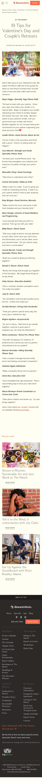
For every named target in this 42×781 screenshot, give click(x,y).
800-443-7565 (17, 621)
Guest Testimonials (7, 656)
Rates (9, 613)
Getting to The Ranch (30, 701)
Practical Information (29, 689)
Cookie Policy (25, 767)
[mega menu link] (2, 3)
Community (7, 700)
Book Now (32, 621)
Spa (25, 613)
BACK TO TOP (21, 597)
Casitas (5, 639)
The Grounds (7, 642)
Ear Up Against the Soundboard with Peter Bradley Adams (17, 571)
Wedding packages (21, 410)
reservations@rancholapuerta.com (18, 772)
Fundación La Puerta (7, 693)
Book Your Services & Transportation (30, 708)
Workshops (28, 645)
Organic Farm (8, 646)
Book (35, 3)
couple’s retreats (27, 407)
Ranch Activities (31, 641)
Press (4, 713)
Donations (6, 710)
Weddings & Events (7, 671)
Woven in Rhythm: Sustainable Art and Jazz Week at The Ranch (18, 474)
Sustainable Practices (7, 705)
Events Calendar (9, 636)
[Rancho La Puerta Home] (21, 3)
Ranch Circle (29, 717)
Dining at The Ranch (29, 637)
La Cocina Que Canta (8, 651)
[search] (7, 3)
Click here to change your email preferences (21, 742)
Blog (31, 613)
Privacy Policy (11, 767)
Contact (27, 721)
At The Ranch (21, 20)
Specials (17, 613)
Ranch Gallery (8, 661)
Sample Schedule (31, 714)
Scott (33, 45)
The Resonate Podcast (8, 677)
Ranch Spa (28, 648)
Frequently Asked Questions (31, 695)
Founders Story (9, 697)
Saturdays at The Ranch (9, 666)
